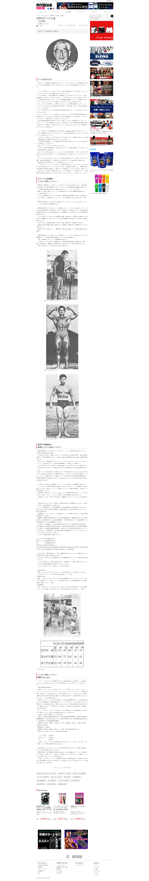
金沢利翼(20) (42, 780)
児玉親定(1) (76, 780)
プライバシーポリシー (42, 869)
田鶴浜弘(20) (62, 784)
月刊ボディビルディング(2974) (46, 773)
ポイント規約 (59, 871)
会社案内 (40, 867)
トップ (38, 15)
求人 (39, 872)
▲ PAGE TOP (77, 856)
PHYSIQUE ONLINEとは (43, 865)
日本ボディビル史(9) (65, 773)
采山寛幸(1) (41, 784)
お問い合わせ (59, 872)
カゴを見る (109, 0)
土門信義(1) (53, 780)
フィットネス (55, 11)
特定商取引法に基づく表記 (62, 867)
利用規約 (58, 869)
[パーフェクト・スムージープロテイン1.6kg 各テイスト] (101, 160)
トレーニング (43, 11)
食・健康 (68, 11)
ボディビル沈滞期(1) (80, 773)
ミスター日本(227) (43, 777)
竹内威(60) (77, 777)
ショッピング (107, 11)
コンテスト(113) (57, 777)
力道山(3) (68, 777)
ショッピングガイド (61, 865)
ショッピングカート (79, 865)
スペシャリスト (81, 11)
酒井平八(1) (52, 784)
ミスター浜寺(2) (64, 780)
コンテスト (94, 11)
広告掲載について (41, 871)
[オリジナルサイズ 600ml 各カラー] (101, 183)
